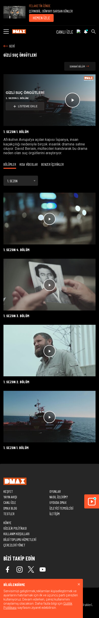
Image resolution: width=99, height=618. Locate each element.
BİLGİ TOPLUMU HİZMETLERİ (19, 539)
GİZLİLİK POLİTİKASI (15, 528)
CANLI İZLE (64, 32)
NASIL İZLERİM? (59, 497)
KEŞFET (8, 491)
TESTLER (9, 513)
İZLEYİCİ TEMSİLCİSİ (61, 508)
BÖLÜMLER (9, 164)
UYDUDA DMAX (58, 502)
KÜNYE (7, 522)
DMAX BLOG (10, 508)
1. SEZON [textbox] (12, 181)
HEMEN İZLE (41, 17)
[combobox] (20, 181)
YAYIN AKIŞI (10, 497)
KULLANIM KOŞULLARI (16, 533)
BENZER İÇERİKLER (52, 164)
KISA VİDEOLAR (29, 164)
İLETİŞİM (55, 513)
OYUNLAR (55, 491)
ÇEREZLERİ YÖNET (14, 545)
